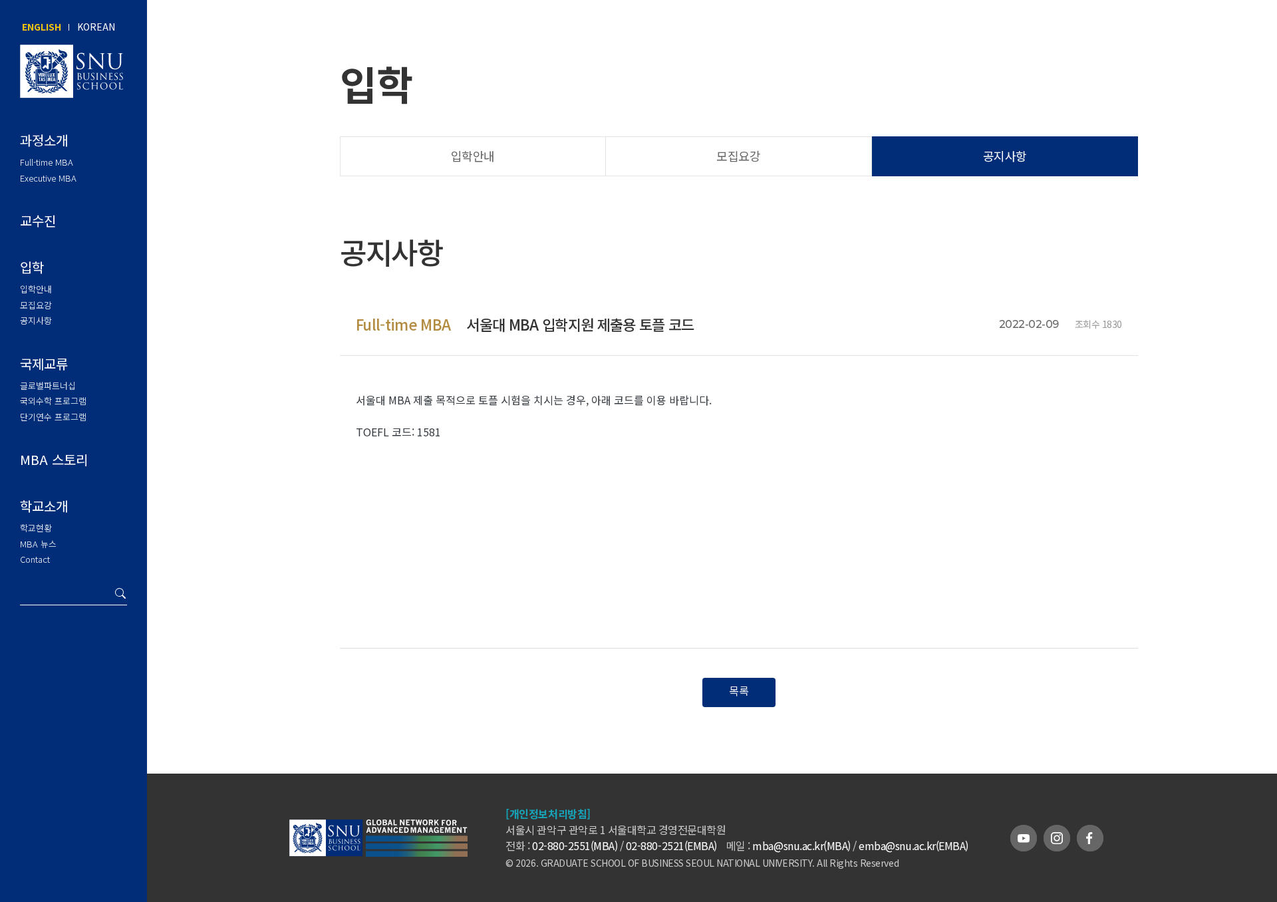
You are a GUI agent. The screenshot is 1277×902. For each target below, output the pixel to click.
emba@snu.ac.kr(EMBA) (913, 845)
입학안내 (36, 289)
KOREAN (96, 26)
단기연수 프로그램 (53, 416)
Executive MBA (48, 178)
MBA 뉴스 (38, 543)
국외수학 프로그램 (53, 400)
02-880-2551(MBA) (574, 845)
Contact (35, 559)
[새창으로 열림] (417, 849)
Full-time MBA (46, 162)
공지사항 (36, 320)
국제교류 (44, 363)
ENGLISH (41, 26)
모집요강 (36, 305)
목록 (739, 690)
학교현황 (36, 528)
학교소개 (44, 506)
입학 (32, 267)
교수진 (38, 220)
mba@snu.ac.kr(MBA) (801, 845)
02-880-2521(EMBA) (671, 845)
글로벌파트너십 (48, 385)
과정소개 (44, 140)
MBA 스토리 (54, 459)
